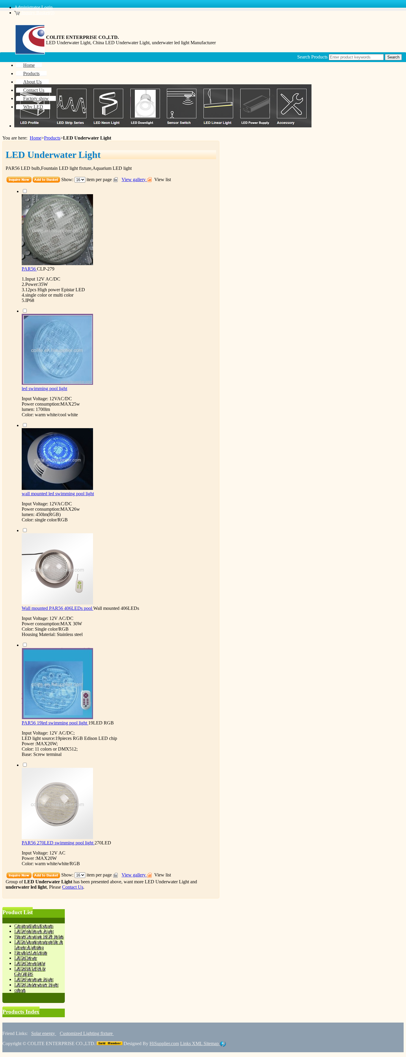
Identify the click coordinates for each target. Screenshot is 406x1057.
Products (52, 137)
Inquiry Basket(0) (37, 12)
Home (35, 137)
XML (198, 1043)
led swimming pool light (44, 388)
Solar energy (43, 1033)
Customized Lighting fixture (87, 1033)
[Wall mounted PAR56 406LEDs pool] (57, 602)
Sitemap (212, 1043)
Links (186, 1043)
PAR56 (29, 268)
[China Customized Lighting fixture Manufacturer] (30, 52)
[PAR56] (57, 263)
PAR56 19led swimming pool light (55, 722)
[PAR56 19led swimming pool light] (57, 717)
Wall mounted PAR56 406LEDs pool (57, 608)
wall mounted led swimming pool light (58, 493)
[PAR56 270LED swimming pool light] (57, 837)
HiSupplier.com (164, 1043)
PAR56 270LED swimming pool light (58, 842)
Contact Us (72, 887)
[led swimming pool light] (57, 383)
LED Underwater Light (167, 881)
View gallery (134, 179)
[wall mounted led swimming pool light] (57, 488)
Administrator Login (33, 7)
